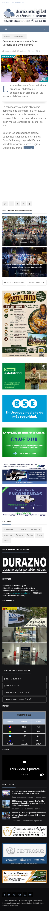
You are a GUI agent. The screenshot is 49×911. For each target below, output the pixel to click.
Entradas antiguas (36, 283)
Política (30, 535)
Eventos (7, 37)
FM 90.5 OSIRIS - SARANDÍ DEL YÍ (18, 699)
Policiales (19, 535)
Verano (6, 541)
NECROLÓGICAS (18, 2)
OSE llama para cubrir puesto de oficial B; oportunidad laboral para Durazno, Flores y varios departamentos (28, 803)
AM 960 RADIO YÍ (12, 686)
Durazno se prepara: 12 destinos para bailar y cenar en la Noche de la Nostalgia (29, 792)
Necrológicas (36, 529)
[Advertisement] (24, 174)
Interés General (19, 37)
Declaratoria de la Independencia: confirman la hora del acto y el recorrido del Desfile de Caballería (29, 815)
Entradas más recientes (15, 283)
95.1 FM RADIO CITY (13, 679)
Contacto (6, 2)
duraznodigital (10, 51)
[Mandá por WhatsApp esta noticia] (5, 203)
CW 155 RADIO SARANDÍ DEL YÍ (17, 693)
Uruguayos (8, 535)
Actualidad (23, 529)
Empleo (39, 535)
